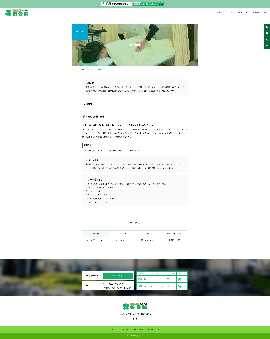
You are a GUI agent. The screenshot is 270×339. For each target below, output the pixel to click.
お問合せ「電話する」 (118, 276)
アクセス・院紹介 (243, 13)
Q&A (264, 13)
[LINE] (133, 319)
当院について (219, 13)
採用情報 (256, 13)
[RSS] (137, 319)
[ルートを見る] (116, 5)
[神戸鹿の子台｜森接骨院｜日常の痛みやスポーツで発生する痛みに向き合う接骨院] (29, 12)
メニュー (231, 13)
